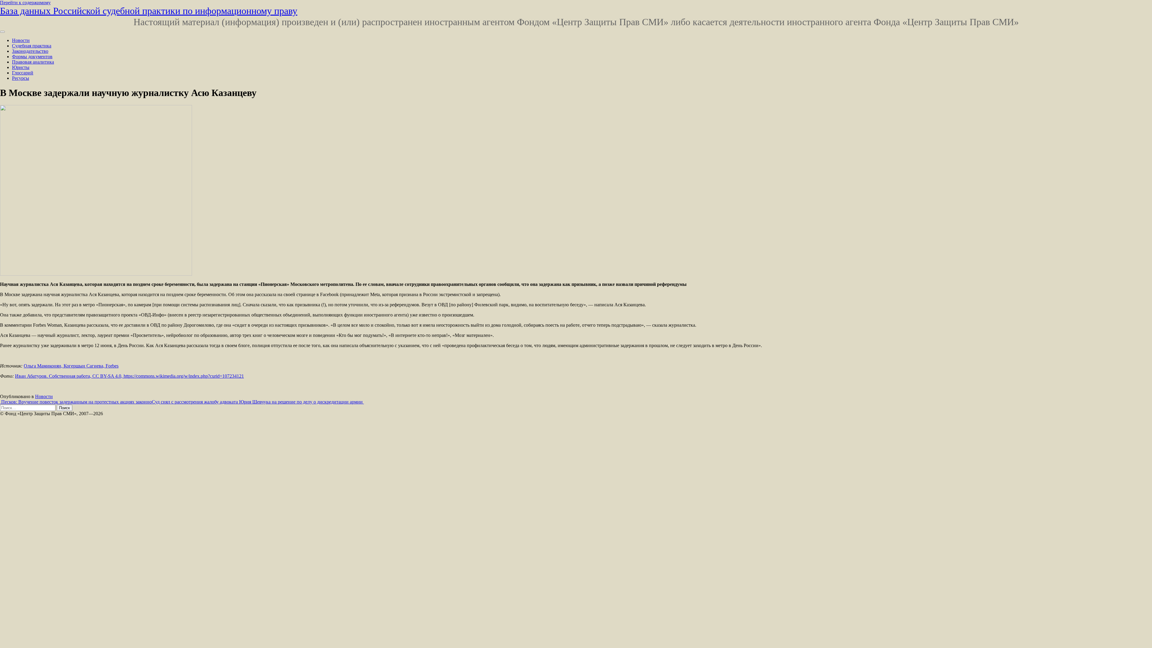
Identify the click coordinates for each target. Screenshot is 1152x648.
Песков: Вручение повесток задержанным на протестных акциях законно (76, 401)
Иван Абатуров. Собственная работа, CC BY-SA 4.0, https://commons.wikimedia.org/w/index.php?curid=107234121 (129, 376)
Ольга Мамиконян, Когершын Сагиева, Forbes (71, 365)
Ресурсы (20, 78)
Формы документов (32, 56)
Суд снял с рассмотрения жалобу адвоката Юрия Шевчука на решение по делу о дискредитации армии (258, 401)
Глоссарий (22, 72)
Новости (21, 40)
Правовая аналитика (33, 61)
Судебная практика (31, 45)
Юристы (20, 67)
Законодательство (30, 51)
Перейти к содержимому (25, 2)
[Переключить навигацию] (2, 32)
